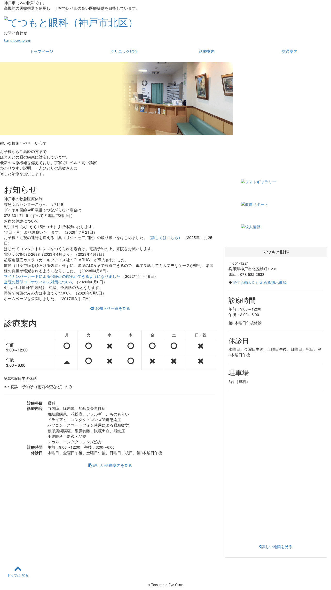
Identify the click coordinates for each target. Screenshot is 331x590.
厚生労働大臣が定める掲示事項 (259, 282)
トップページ (41, 51)
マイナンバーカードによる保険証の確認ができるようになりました (62, 276)
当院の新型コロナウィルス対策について (39, 282)
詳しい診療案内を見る (112, 465)
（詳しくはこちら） (164, 237)
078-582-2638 (19, 41)
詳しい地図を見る (276, 546)
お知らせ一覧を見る (112, 308)
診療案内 (207, 51)
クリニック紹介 (124, 51)
